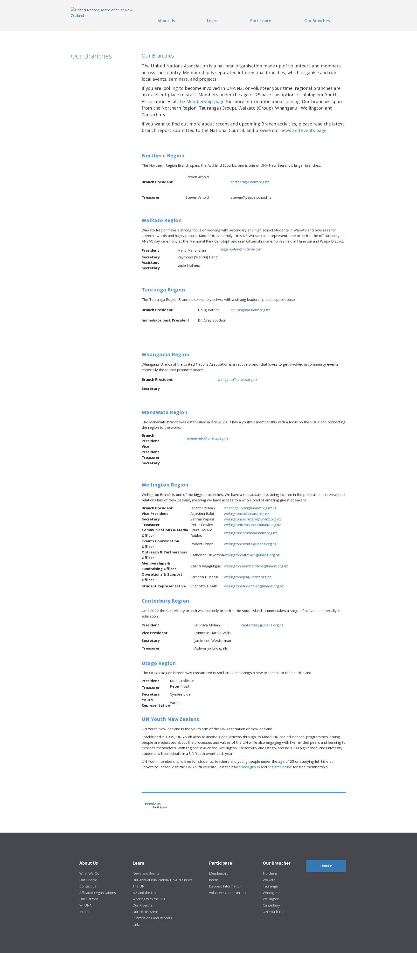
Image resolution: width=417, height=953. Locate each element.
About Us (166, 20)
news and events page (303, 130)
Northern (270, 873)
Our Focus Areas (145, 911)
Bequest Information (225, 886)
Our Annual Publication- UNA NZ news (162, 880)
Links (136, 924)
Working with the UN (148, 899)
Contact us (87, 886)
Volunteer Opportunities (227, 892)
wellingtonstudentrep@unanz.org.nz (254, 586)
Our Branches (317, 20)
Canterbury (271, 905)
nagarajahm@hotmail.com (241, 249)
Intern (213, 880)
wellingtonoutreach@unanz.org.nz (252, 554)
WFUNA (85, 905)
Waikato (269, 880)
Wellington (271, 899)
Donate (326, 865)
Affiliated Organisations (97, 892)
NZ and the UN (144, 892)
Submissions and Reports (152, 918)
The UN (138, 886)
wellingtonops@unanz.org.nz (247, 576)
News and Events (146, 873)
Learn (212, 20)
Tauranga (270, 886)
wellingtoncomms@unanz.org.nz (250, 532)
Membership (219, 873)
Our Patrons (88, 899)
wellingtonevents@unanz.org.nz (250, 543)
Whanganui (271, 892)
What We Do (89, 873)
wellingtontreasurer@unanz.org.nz (252, 524)
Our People (88, 880)
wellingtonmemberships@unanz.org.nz (256, 566)
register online (280, 766)
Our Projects (142, 905)
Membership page (205, 101)
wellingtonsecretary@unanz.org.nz (252, 519)
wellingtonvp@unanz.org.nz (246, 513)
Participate (260, 20)
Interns (84, 911)
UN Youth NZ (273, 911)
